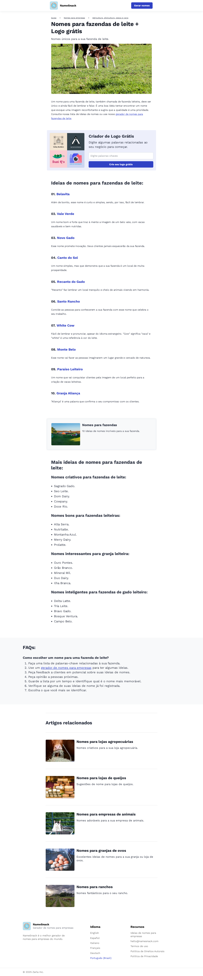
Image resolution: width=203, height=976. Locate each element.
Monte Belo (66, 349)
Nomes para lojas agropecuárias (105, 742)
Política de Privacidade (144, 956)
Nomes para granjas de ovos (101, 850)
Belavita (63, 194)
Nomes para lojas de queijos (101, 778)
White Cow (65, 325)
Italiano (94, 942)
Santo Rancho (68, 301)
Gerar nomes (142, 5)
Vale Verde (65, 214)
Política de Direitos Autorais (147, 951)
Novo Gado (65, 238)
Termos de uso (139, 946)
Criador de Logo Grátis (111, 136)
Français (95, 947)
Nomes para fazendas (99, 425)
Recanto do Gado (71, 282)
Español (95, 938)
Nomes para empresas (74, 18)
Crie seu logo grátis (121, 164)
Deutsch (95, 953)
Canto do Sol (67, 258)
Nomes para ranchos (95, 887)
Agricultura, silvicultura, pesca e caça (110, 18)
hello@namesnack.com (144, 941)
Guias (53, 18)
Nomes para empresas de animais (106, 814)
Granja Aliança (68, 393)
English (94, 932)
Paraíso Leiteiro (70, 369)
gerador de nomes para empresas (66, 667)
